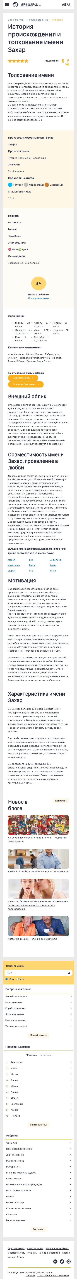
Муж (22, 979)
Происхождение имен (19, 1148)
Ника (53, 570)
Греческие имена (15, 1020)
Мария (12, 1074)
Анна (11, 1068)
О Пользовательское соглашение (53, 1275)
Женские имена (15, 1154)
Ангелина (55, 559)
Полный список (38, 1035)
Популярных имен (38, 298)
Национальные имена (57, 1248)
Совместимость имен (18, 1208)
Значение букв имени (24, 384)
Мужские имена (15, 1160)
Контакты (30, 1275)
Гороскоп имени (15, 1220)
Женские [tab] (31, 1055)
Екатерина (14, 1103)
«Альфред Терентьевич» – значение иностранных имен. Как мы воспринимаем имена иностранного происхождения (38, 905)
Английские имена (16, 996)
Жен (11, 979)
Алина (12, 1091)
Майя (53, 565)
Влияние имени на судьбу (21, 1172)
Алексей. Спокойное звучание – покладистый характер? (38, 871)
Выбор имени (13, 1166)
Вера (32, 565)
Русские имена (13, 1002)
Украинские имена (16, 1026)
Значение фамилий (50, 1252)
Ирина (12, 1097)
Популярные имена (38, 19)
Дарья (11, 570)
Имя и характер (15, 1202)
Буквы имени (13, 1178)
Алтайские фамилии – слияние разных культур (32, 939)
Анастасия (14, 565)
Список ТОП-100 (38, 1124)
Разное (10, 1196)
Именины (32, 1252)
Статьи (20, 1257)
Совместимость (22, 377)
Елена (12, 1080)
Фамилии (11, 1142)
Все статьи (60, 801)
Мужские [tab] (46, 1055)
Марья (11, 559)
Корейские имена (15, 1008)
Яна (31, 570)
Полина (13, 1115)
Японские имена (14, 1014)
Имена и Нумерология (19, 1190)
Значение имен (16, 19)
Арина (12, 1109)
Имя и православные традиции (24, 1184)
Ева (31, 559)
